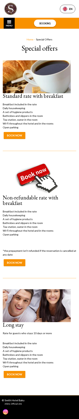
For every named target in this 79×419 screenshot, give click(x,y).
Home (30, 39)
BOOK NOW (14, 135)
